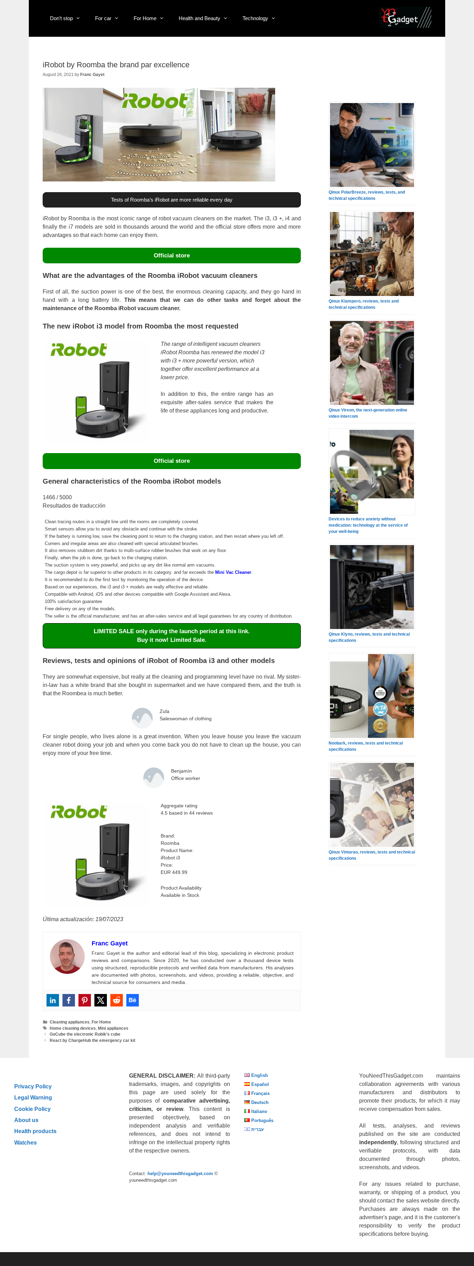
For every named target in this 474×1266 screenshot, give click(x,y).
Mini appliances (113, 1028)
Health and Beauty (199, 18)
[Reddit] (116, 1000)
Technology (255, 18)
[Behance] (132, 1000)
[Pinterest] (84, 1000)
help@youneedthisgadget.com (180, 1173)
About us (26, 1120)
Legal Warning (33, 1097)
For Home (145, 18)
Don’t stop (61, 18)
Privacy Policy (33, 1086)
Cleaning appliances (70, 1022)
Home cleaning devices (73, 1028)
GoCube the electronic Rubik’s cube (85, 1034)
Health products (35, 1131)
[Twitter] (100, 1000)
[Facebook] (68, 1000)
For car (103, 18)
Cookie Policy (32, 1109)
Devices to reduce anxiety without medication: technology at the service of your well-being (368, 525)
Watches (25, 1142)
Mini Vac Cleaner (233, 572)
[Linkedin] (52, 1000)
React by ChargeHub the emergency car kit (92, 1040)
